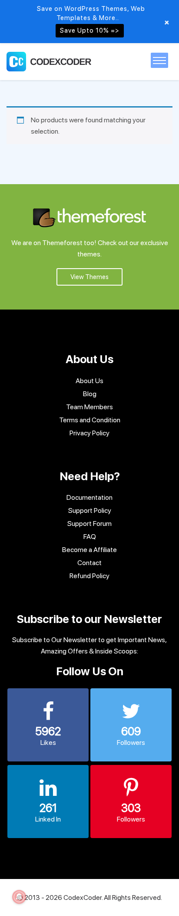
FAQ (89, 536)
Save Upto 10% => (89, 30)
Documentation (89, 497)
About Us (89, 381)
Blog (89, 394)
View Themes (89, 277)
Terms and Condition (89, 420)
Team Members (89, 407)
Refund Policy (89, 576)
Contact (89, 563)
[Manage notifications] (19, 897)
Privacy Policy (89, 433)
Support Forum (89, 523)
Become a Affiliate (89, 550)
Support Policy (89, 510)
